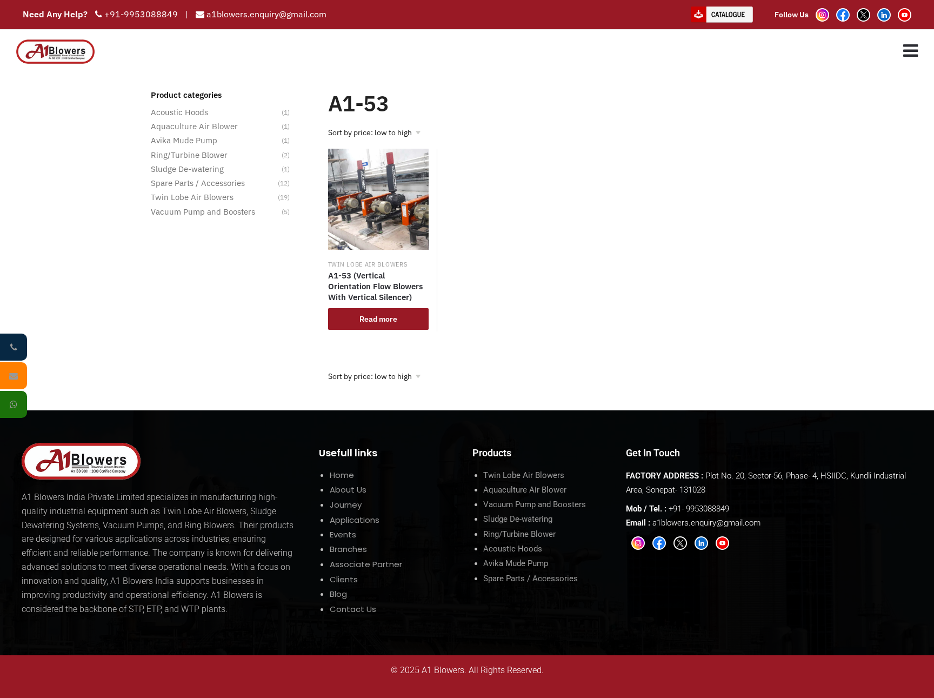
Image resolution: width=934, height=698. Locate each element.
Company (433, 51)
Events (343, 534)
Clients (344, 579)
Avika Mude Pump (184, 140)
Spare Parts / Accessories (198, 183)
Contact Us (353, 609)
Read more (378, 319)
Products (495, 51)
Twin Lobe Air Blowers (368, 264)
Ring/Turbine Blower (189, 155)
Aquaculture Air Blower (194, 126)
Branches (348, 549)
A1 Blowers (443, 670)
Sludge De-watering (187, 169)
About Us (348, 489)
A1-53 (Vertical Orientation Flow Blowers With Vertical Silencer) (375, 286)
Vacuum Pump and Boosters (203, 212)
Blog (338, 594)
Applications (354, 520)
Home (342, 475)
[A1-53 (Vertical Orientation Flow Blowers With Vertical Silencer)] (378, 199)
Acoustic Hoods (179, 112)
